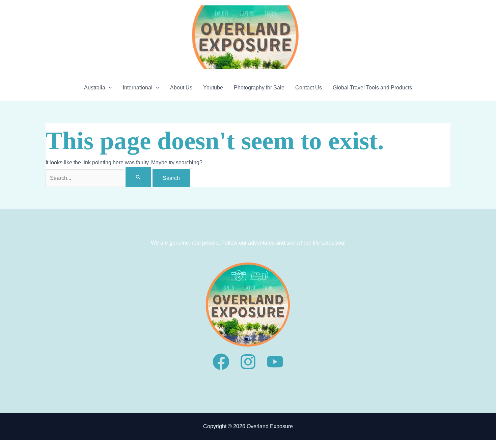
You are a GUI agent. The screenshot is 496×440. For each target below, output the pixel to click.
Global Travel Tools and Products (372, 87)
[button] (108, 87)
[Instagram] (248, 361)
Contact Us (308, 87)
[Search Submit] (138, 177)
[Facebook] (221, 361)
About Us (181, 87)
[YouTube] (275, 361)
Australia (94, 87)
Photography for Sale (259, 87)
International (138, 87)
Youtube (213, 87)
